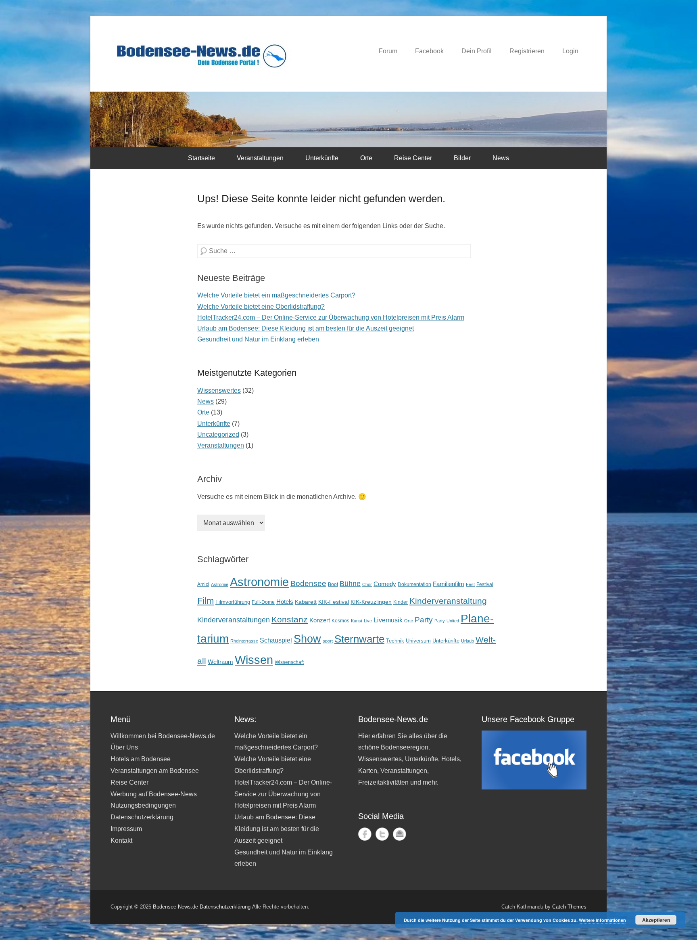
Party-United (446, 620)
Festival (484, 584)
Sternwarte (359, 639)
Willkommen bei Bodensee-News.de (163, 736)
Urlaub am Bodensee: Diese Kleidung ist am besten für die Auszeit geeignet (305, 328)
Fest (470, 584)
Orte (366, 158)
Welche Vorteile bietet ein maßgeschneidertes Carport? (276, 295)
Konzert (319, 620)
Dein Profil (476, 51)
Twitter (382, 834)
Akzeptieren (656, 919)
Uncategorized (218, 434)
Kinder (400, 602)
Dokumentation (414, 584)
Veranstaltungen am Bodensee (155, 770)
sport (328, 641)
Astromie (219, 584)
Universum (418, 641)
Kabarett (306, 602)
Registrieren (527, 51)
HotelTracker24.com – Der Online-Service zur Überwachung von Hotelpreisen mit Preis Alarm (330, 317)
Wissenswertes (219, 390)
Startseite (201, 158)
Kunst (356, 620)
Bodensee (308, 583)
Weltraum (220, 662)
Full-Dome (263, 602)
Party (424, 619)
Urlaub (467, 641)
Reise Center (413, 158)
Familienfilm (448, 583)
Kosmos (340, 620)
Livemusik (388, 620)
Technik (395, 641)
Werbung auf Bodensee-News (154, 794)
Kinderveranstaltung (448, 601)
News (500, 158)
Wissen (254, 659)
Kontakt (121, 840)
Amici (203, 584)
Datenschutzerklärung (142, 817)
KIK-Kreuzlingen (371, 602)
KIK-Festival (333, 602)
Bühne (350, 584)
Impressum (126, 828)
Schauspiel (276, 640)
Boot (333, 584)
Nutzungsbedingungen (143, 805)
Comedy (385, 584)
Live (368, 620)
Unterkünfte (321, 158)
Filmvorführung (232, 602)
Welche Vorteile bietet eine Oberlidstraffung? (261, 306)
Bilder (462, 158)
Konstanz (289, 619)
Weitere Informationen (602, 920)
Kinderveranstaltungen (233, 620)
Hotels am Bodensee (141, 759)
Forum (388, 51)
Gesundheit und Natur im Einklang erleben (258, 339)
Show (307, 638)
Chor (367, 584)
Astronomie (259, 582)
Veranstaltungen (260, 158)
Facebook (429, 51)
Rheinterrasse (244, 641)
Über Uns (124, 747)
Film (205, 601)
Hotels (284, 602)
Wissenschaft (289, 662)
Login (570, 51)
